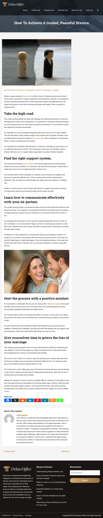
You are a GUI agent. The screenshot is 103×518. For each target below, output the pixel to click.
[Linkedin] (30, 400)
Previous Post (8, 451)
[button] (98, 10)
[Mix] (52, 400)
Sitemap (28, 515)
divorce (26, 96)
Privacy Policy (18, 515)
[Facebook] (7, 400)
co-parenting (39, 138)
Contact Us (6, 515)
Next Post (66, 451)
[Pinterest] (37, 400)
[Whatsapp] (59, 400)
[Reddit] (22, 400)
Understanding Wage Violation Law (50, 472)
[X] (15, 400)
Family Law (20, 90)
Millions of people (54, 304)
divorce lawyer (28, 164)
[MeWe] (44, 400)
